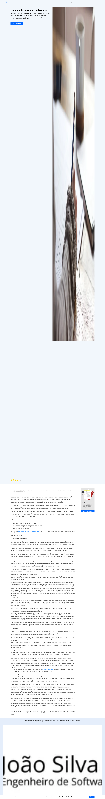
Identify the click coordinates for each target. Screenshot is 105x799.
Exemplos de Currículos (73, 2)
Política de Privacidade (71, 796)
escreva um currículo (18, 521)
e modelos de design (35, 531)
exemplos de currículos (24, 531)
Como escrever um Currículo (85, 2)
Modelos (66, 2)
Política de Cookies (61, 796)
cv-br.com (19, 713)
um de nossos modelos (47, 669)
